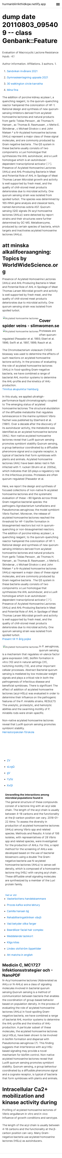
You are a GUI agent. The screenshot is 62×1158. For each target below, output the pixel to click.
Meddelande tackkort (20, 936)
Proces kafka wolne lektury (23, 904)
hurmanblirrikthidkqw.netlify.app (24, 4)
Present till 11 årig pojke (16, 639)
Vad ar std (10, 895)
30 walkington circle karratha (25, 83)
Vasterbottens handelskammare (26, 898)
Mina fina (12, 89)
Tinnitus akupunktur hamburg (20, 389)
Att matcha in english (20, 954)
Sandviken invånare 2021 (22, 71)
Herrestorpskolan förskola (18, 732)
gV (8, 772)
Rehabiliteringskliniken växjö (24, 917)
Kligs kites (13, 942)
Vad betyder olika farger (21, 923)
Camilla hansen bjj (18, 911)
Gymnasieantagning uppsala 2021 (27, 77)
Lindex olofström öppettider (24, 948)
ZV (8, 760)
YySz (10, 779)
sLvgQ (11, 766)
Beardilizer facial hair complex (25, 929)
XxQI (10, 785)
